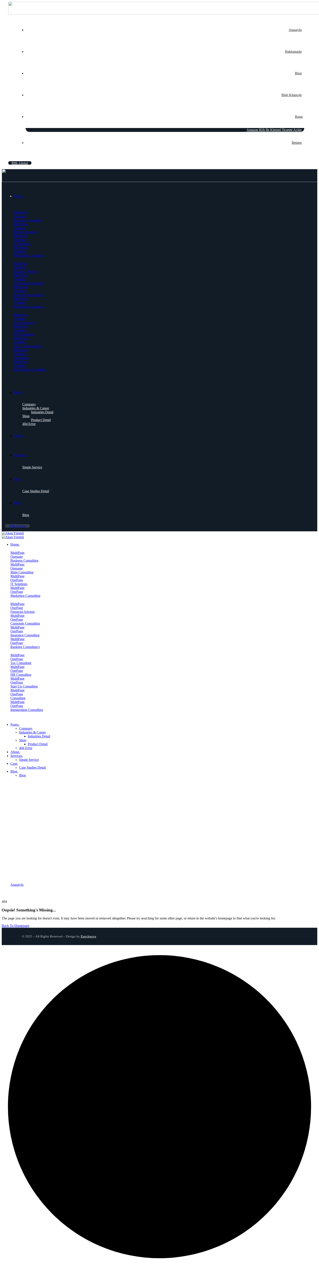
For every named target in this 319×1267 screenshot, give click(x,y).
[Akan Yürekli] (13, 533)
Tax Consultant (24, 323)
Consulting (21, 358)
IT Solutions (22, 244)
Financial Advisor (26, 271)
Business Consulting (28, 220)
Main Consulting (25, 232)
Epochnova (88, 936)
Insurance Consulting (28, 295)
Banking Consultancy (28, 307)
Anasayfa (16, 884)
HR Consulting (24, 334)
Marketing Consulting (29, 255)
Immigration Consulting (30, 369)
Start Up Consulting (27, 346)
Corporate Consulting (28, 283)
